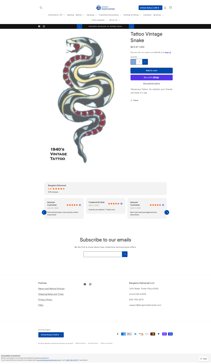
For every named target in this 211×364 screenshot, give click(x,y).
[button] (41, 7)
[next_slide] (166, 212)
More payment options (151, 83)
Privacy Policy (45, 299)
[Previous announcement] (79, 26)
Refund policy (81, 343)
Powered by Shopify (66, 343)
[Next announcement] (131, 26)
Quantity (134, 57)
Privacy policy (93, 343)
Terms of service (106, 343)
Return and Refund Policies (51, 288)
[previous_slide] (44, 212)
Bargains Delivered (51, 343)
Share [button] (135, 100)
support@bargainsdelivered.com (49, 360)
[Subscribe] (124, 254)
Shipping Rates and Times (50, 294)
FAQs (40, 305)
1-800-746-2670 (71, 360)
